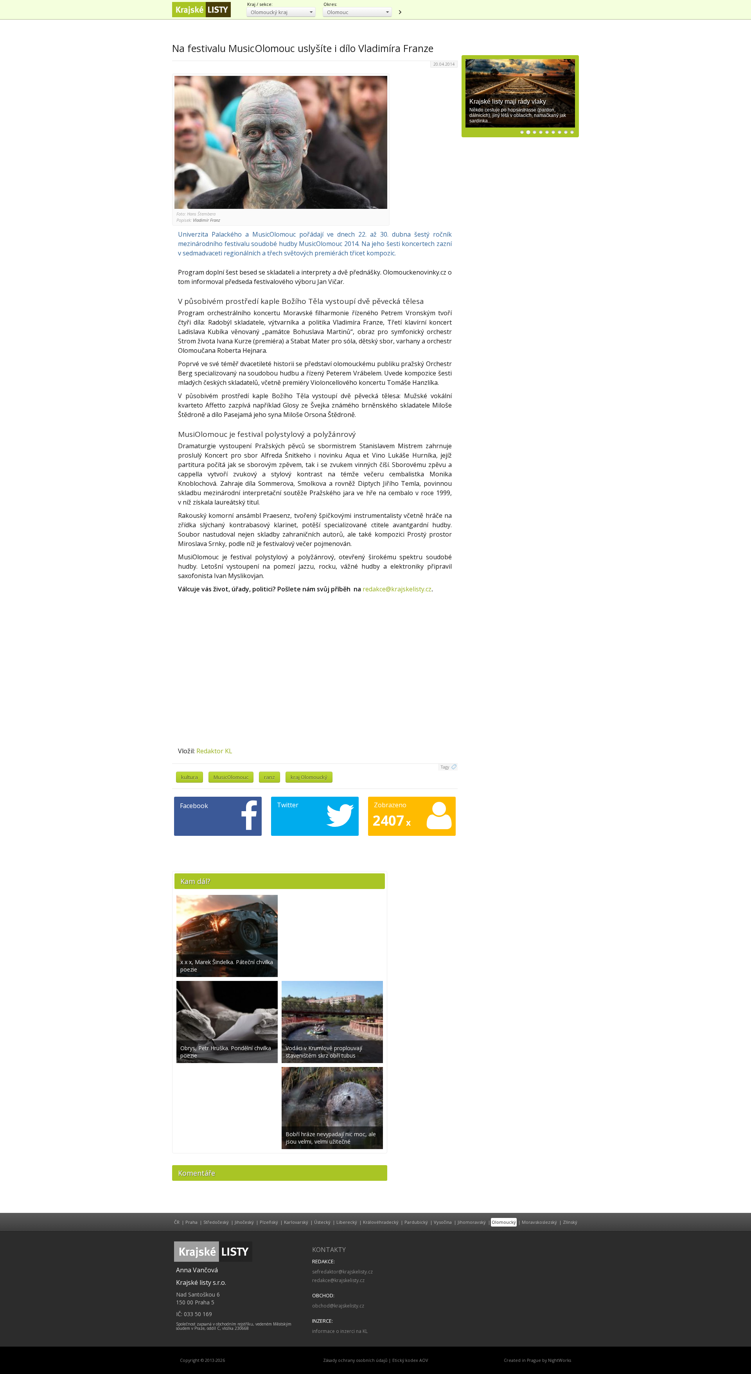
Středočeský (216, 1222)
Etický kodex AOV (410, 1360)
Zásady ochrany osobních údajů (355, 1360)
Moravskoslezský (539, 1222)
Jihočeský (244, 1222)
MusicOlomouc (231, 777)
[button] (281, 12)
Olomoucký (504, 1222)
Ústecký (322, 1222)
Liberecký (346, 1222)
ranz (269, 777)
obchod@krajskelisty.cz (338, 1305)
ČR (177, 1222)
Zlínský (570, 1222)
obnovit (400, 12)
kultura (189, 777)
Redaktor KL (214, 751)
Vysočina (443, 1222)
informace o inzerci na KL (340, 1331)
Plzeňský (269, 1222)
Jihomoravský (472, 1222)
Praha (191, 1222)
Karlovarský (296, 1222)
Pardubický (416, 1222)
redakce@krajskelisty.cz (397, 589)
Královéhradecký (381, 1222)
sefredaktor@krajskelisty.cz (342, 1271)
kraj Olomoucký (309, 777)
